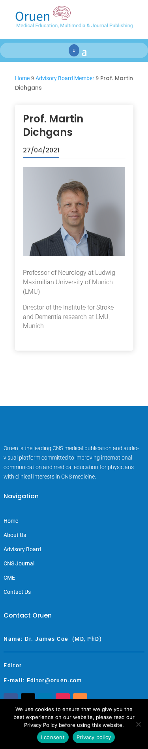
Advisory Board (22, 549)
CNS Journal (19, 564)
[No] (138, 724)
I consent (53, 737)
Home (11, 521)
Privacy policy (94, 737)
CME (9, 578)
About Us (15, 535)
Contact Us (17, 592)
